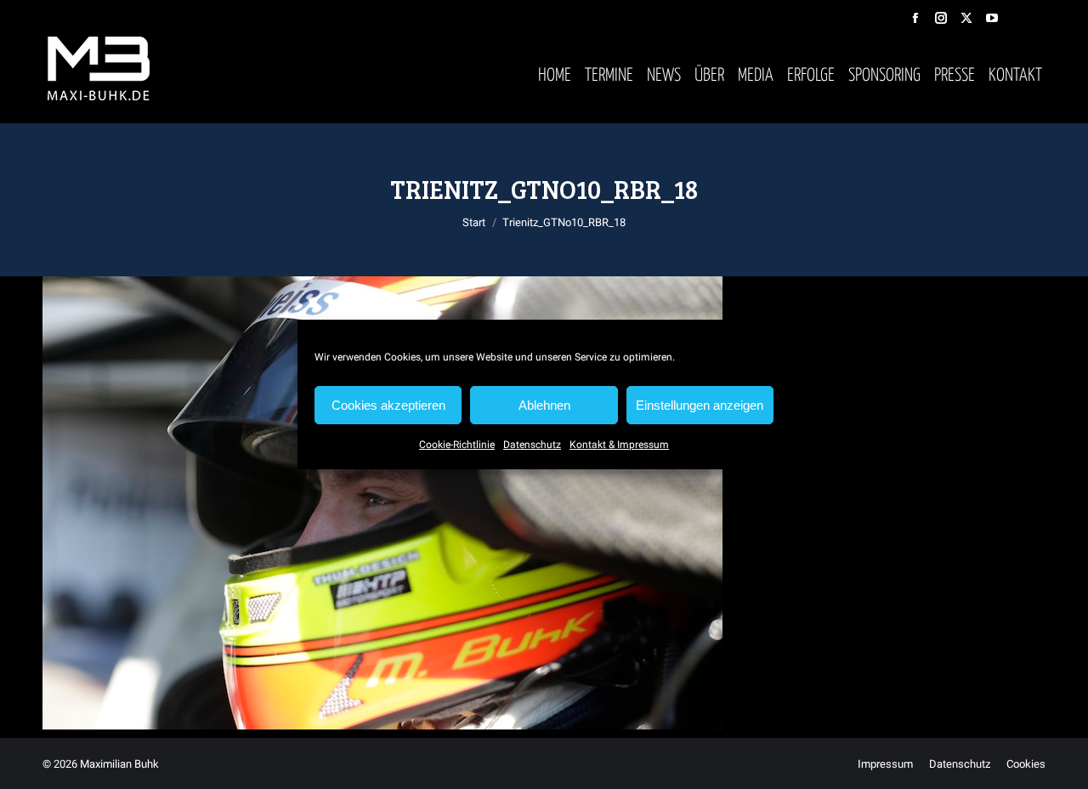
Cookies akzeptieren (388, 405)
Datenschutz (532, 445)
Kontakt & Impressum (619, 445)
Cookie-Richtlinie (457, 445)
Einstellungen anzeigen (699, 405)
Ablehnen (544, 405)
